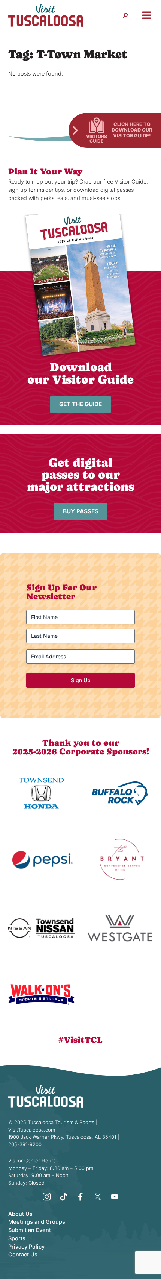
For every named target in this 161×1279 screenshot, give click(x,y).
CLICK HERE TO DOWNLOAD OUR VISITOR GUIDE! (132, 129)
